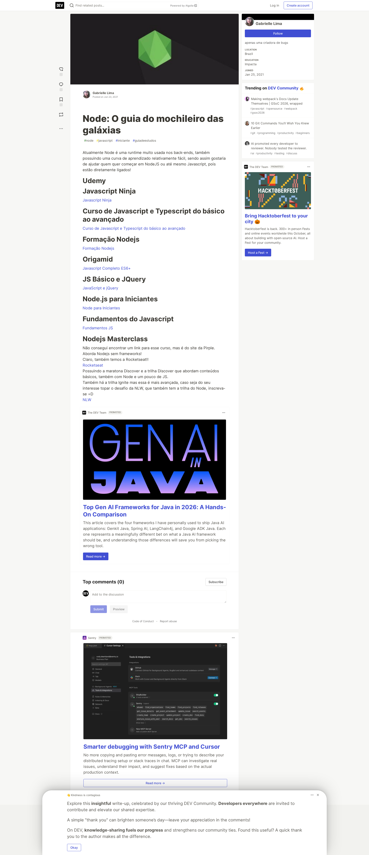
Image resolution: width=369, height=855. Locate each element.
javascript (104, 140)
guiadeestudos (144, 140)
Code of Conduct (143, 621)
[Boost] (61, 115)
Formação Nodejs (98, 248)
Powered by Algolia (182, 5)
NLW (87, 399)
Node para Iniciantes (101, 308)
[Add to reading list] (61, 101)
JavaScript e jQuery (100, 288)
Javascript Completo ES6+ (107, 268)
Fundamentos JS (98, 328)
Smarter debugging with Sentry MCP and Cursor (151, 746)
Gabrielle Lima (103, 93)
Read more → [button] (95, 556)
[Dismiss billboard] (318, 795)
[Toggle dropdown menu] (224, 413)
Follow (278, 33)
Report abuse (168, 621)
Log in (274, 5)
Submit (98, 609)
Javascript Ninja (97, 200)
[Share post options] (61, 128)
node (88, 140)
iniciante (123, 140)
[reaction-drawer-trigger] (61, 71)
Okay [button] (74, 847)
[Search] (72, 5)
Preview (119, 609)
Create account (298, 5)
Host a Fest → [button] (258, 252)
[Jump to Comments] (61, 86)
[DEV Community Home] (60, 5)
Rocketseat (93, 365)
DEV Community (283, 88)
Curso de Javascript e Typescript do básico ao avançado (134, 228)
